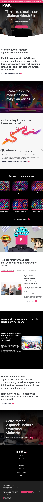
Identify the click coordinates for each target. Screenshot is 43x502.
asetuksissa (14, 492)
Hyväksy (23, 491)
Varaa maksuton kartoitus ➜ (22, 26)
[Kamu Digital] (7, 6)
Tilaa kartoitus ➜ (38, 1)
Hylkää (30, 491)
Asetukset (36, 491)
